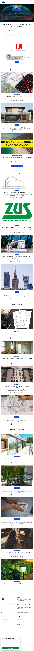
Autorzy (3, 616)
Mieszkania (17, 94)
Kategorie (19, 616)
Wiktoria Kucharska (4, 621)
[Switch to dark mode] (30, 2)
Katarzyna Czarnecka (4, 619)
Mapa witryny (17, 630)
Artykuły (19, 597)
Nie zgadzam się (10, 646)
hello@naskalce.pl (5, 612)
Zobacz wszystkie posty (17, 173)
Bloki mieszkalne (17, 456)
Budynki (17, 190)
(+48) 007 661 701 (5, 611)
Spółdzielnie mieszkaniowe (17, 155)
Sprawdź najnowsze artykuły (17, 166)
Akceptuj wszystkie (10, 648)
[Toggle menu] (31, 2)
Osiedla (18, 624)
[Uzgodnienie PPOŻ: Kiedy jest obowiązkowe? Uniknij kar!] (17, 54)
